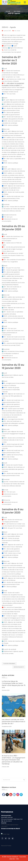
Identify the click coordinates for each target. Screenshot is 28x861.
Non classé (17, 11)
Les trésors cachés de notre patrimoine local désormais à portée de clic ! (13, 722)
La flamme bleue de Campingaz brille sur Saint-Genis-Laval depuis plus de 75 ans (13, 684)
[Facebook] (2, 838)
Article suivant (18, 667)
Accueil (8, 11)
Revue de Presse (6, 846)
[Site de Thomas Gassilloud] (11, 2)
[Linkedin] (9, 838)
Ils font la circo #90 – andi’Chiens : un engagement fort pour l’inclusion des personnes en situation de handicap (13, 760)
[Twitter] (6, 838)
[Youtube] (12, 838)
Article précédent (9, 663)
